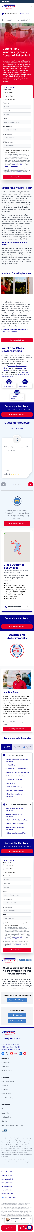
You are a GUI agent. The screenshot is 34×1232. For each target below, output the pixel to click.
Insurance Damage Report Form (12, 1125)
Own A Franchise (7, 1098)
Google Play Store (18, 1021)
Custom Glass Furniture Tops (16, 776)
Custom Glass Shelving (14, 779)
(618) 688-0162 (12, 1038)
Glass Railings (10, 783)
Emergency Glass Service (14, 790)
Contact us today (7, 329)
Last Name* (6, 111)
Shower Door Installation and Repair (18, 772)
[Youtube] (11, 1053)
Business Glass (10, 100)
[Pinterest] (24, 1053)
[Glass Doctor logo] (8, 960)
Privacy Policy (14, 166)
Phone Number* (7, 126)
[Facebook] (2, 1053)
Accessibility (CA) (6, 1190)
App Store (18, 1015)
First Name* (6, 103)
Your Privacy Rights (10, 1197)
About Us (4, 1086)
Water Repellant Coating (14, 787)
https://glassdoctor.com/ (19, 164)
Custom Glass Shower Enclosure (17, 768)
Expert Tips (5, 1113)
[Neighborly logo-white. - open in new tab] (6, 1)
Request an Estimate (17, 177)
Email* (5, 118)
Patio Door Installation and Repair (17, 820)
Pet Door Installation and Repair (16, 833)
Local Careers (6, 1094)
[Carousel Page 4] (18, 484)
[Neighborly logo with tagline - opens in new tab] (26, 961)
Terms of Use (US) (6, 1172)
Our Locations (6, 1117)
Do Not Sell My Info (7, 1193)
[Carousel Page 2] (15, 484)
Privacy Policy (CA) (7, 1182)
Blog (3, 1109)
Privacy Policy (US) (7, 1179)
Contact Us (5, 1090)
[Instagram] (16, 1053)
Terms (6, 166)
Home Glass (9, 96)
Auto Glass (9, 92)
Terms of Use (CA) (7, 1175)
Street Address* (8, 134)
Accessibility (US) (6, 1186)
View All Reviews (17, 428)
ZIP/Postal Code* (8, 142)
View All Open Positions (16, 729)
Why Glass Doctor (7, 1082)
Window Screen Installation (15, 823)
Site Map (4, 1121)
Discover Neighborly (16, 1000)
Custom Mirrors (11, 765)
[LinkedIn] (20, 1053)
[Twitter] (7, 1053)
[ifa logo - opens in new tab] (4, 1130)
